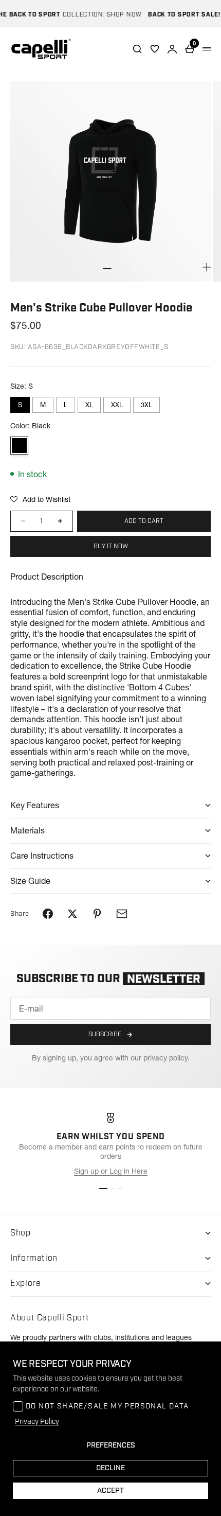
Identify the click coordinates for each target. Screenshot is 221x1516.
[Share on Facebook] (48, 914)
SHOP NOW (117, 15)
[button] (40, 499)
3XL (146, 404)
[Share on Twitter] (72, 914)
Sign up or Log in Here (111, 1171)
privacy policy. (166, 1057)
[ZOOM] (206, 267)
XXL (117, 404)
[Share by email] (122, 914)
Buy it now (111, 546)
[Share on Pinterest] (97, 914)
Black (19, 446)
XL (89, 404)
